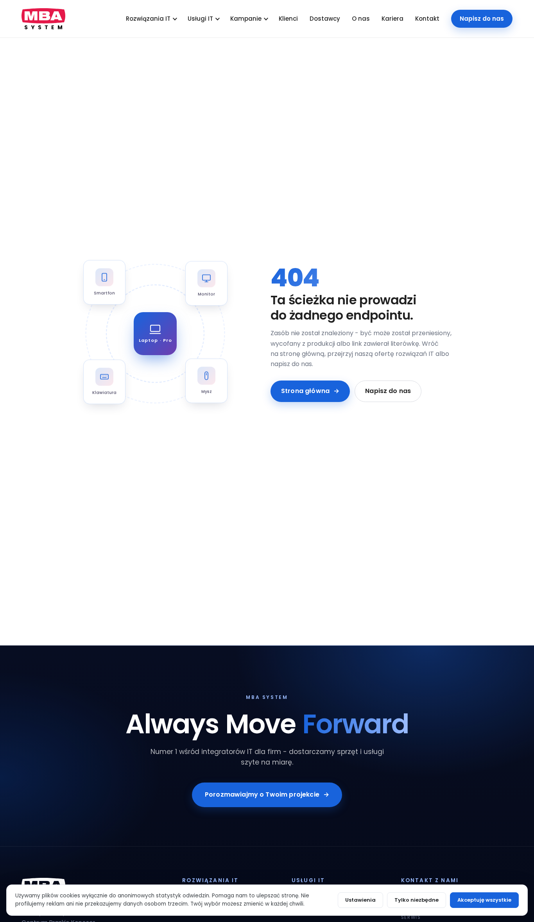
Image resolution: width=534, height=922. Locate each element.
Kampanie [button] (246, 18)
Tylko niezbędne (416, 900)
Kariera (392, 18)
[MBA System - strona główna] (44, 18)
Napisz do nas (482, 18)
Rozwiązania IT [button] (148, 18)
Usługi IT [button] (200, 18)
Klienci (288, 18)
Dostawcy (325, 18)
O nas (361, 18)
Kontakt (427, 18)
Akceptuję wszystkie (484, 900)
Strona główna (310, 390)
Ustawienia (360, 900)
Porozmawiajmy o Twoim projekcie (267, 794)
